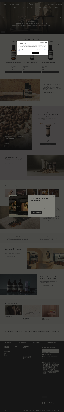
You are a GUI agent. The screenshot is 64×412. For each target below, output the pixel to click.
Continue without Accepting (43, 42)
